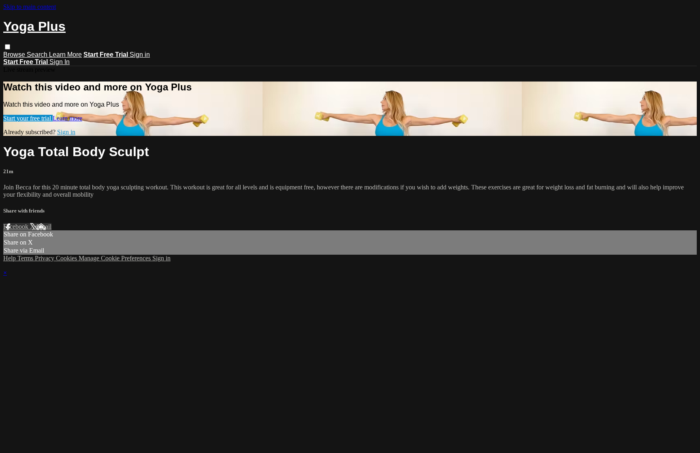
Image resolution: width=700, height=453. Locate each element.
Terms (26, 258)
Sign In (59, 61)
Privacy (45, 258)
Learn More (65, 54)
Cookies (67, 258)
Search (38, 54)
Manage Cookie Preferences (115, 258)
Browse (15, 54)
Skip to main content (29, 6)
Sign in (140, 54)
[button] (7, 46)
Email (43, 226)
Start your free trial (28, 118)
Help (10, 258)
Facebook (16, 226)
